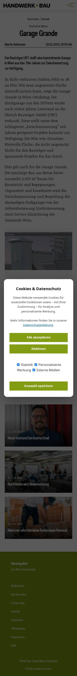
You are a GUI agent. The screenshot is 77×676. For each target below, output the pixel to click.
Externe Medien (48, 370)
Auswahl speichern (38, 386)
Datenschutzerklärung (38, 325)
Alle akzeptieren (39, 337)
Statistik (26, 365)
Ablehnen (38, 349)
